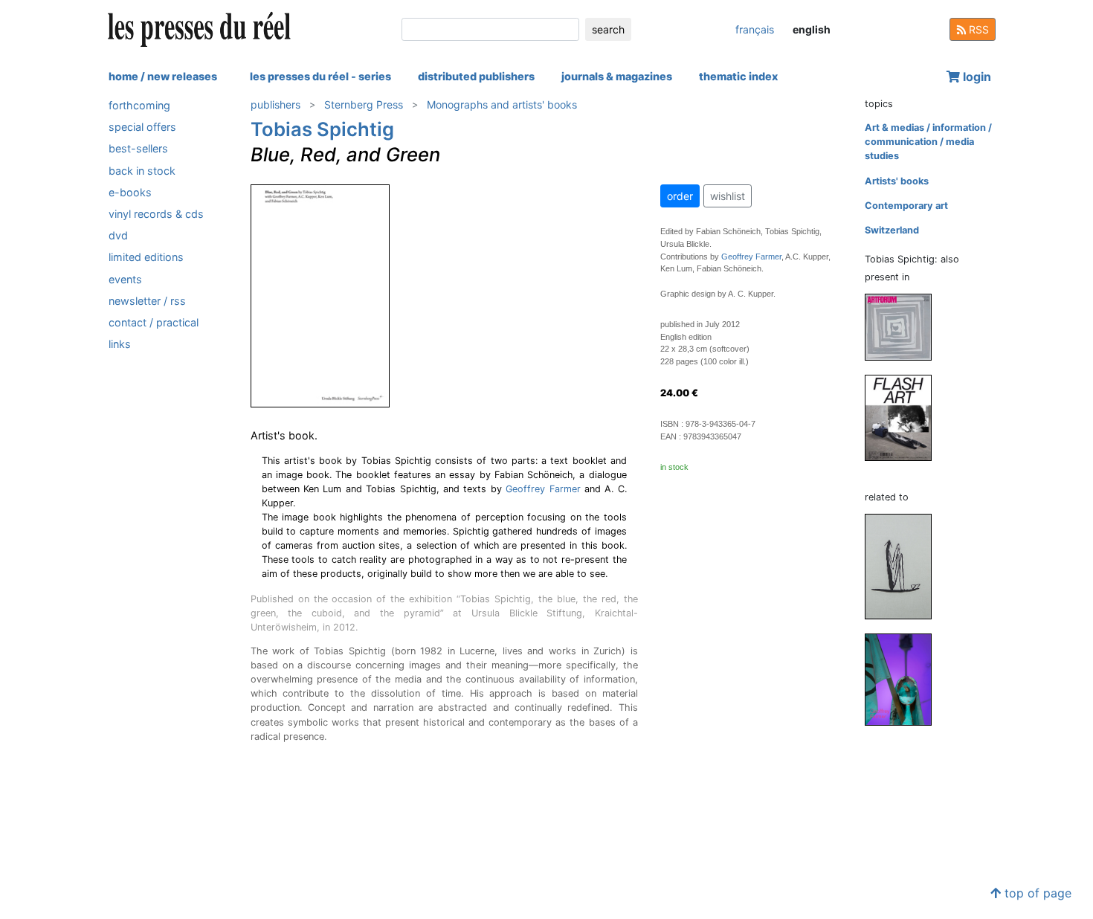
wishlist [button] (727, 196)
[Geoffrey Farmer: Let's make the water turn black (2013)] (904, 679)
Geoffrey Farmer (543, 488)
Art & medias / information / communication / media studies (928, 141)
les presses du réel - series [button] (320, 76)
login (975, 76)
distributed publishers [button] (476, 76)
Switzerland (892, 230)
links (120, 344)
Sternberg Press (363, 104)
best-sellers (138, 148)
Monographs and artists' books (502, 104)
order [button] (680, 196)
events (125, 279)
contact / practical (154, 322)
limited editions (146, 257)
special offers (142, 126)
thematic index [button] (738, 76)
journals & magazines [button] (616, 76)
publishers (275, 104)
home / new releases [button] (163, 76)
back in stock (142, 170)
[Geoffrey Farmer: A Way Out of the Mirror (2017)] (904, 566)
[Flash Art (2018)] (904, 417)
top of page (1036, 893)
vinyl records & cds (156, 213)
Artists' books (897, 181)
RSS (977, 29)
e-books (130, 192)
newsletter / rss (147, 300)
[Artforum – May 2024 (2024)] (904, 326)
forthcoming (139, 105)
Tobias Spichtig (322, 129)
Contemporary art (906, 205)
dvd (118, 235)
